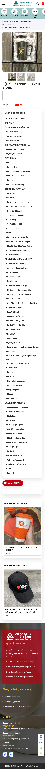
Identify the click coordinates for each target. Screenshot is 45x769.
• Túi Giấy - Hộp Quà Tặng (16, 250)
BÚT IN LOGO (10, 158)
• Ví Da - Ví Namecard (15, 460)
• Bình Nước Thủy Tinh (15, 316)
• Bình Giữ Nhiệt (12, 312)
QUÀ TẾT (8, 469)
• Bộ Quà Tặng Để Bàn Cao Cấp (18, 290)
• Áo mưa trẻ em (13, 141)
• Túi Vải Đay (11, 220)
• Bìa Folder (11, 416)
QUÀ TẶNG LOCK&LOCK (15, 403)
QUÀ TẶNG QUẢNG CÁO (14, 412)
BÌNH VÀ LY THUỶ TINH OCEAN (17, 145)
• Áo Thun (10, 198)
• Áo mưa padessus (14, 136)
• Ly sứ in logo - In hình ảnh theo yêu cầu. (22, 347)
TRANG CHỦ (4, 15)
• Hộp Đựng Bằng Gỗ (14, 385)
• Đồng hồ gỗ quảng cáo (15, 381)
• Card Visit (11, 420)
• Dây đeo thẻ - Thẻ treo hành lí (19, 207)
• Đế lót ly (10, 377)
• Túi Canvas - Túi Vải (15, 215)
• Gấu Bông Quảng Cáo (15, 429)
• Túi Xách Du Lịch (13, 228)
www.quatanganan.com (23, 677)
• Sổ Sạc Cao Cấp (13, 277)
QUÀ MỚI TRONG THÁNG (15, 119)
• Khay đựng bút (12, 390)
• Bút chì (9, 163)
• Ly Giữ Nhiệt (11, 338)
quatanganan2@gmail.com (24, 672)
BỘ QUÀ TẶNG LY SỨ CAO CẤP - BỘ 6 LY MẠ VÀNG (22, 549)
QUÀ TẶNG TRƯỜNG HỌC (15, 464)
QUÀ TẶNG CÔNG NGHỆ (14, 264)
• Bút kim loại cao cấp (15, 176)
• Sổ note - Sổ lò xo (14, 456)
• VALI (8, 233)
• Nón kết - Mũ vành (14, 211)
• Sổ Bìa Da (10, 451)
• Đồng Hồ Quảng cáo (14, 425)
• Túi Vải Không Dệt (14, 224)
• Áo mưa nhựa (12, 132)
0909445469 (8, 745)
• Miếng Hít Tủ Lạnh (14, 434)
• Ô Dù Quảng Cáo (13, 447)
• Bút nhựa (10, 180)
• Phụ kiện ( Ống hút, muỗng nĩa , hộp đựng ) (21, 357)
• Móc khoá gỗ (12, 398)
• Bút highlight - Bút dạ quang (18, 171)
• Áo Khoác (10, 193)
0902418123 (8, 726)
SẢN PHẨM (25, 15)
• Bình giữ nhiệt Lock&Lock (17, 407)
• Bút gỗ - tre (11, 167)
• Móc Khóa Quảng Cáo (15, 438)
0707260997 (8, 735)
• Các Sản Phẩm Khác (15, 329)
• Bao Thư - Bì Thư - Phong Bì (18, 242)
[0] (40, 4)
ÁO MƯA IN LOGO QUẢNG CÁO (17, 127)
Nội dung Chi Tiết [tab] (13, 483)
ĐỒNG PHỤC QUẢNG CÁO (15, 189)
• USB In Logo (11, 281)
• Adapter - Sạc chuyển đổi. (17, 268)
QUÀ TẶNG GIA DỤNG (13, 308)
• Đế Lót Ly (10, 334)
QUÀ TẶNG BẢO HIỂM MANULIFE (18, 259)
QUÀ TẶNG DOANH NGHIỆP (16, 286)
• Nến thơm (10, 351)
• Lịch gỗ (9, 394)
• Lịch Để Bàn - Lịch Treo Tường (19, 246)
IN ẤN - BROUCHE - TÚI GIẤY (16, 237)
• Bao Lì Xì (10, 473)
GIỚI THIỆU (14, 15)
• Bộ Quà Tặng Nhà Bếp (15, 325)
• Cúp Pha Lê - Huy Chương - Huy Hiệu (21, 303)
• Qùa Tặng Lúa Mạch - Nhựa (17, 363)
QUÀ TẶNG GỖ (11, 368)
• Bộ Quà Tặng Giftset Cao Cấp (19, 294)
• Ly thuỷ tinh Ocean (14, 154)
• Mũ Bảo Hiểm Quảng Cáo (17, 442)
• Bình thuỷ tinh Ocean (15, 149)
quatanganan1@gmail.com (24, 667)
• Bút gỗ (9, 372)
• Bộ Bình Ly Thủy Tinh (15, 321)
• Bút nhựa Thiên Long (15, 185)
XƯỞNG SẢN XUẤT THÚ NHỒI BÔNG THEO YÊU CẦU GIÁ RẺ (22, 611)
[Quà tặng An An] (22, 4)
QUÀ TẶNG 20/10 (12, 255)
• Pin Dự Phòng (12, 272)
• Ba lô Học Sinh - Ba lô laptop (18, 202)
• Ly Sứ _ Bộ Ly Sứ (13, 343)
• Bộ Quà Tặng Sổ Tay (15, 299)
